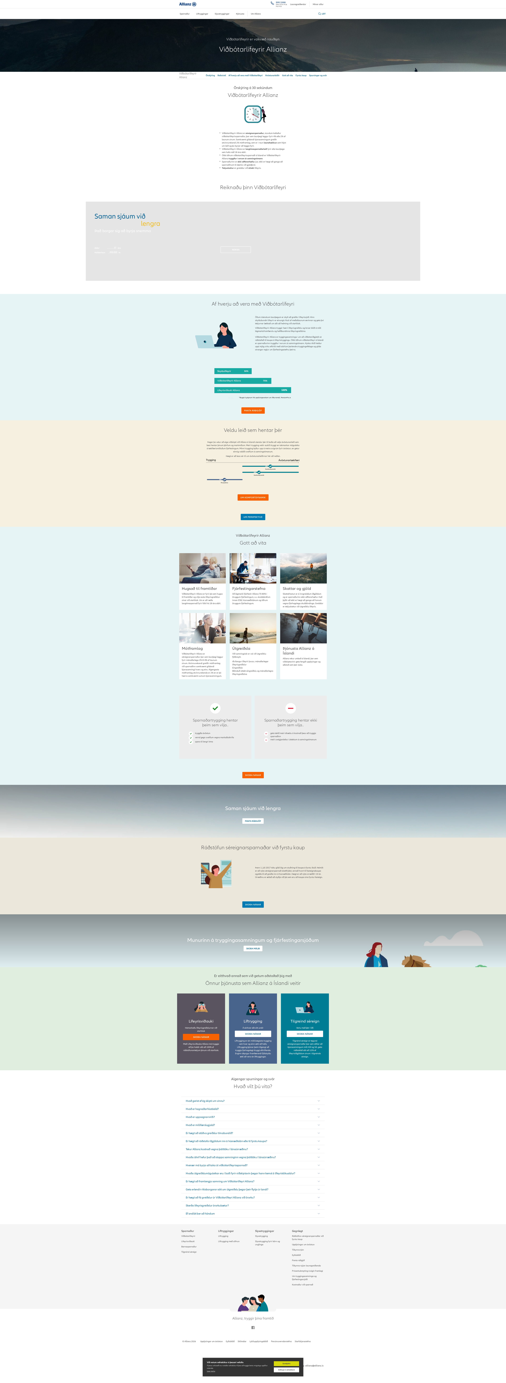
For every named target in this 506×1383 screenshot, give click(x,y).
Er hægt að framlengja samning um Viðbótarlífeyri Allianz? (220, 1181)
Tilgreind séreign (189, 1252)
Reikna (235, 249)
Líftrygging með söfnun (229, 1241)
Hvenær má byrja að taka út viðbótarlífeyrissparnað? (217, 1165)
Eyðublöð (296, 1255)
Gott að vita (287, 75)
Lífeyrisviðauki (188, 1241)
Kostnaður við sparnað (302, 1284)
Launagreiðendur (298, 4)
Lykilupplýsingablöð (259, 1341)
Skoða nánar (253, 775)
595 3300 (281, 2)
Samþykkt (286, 1364)
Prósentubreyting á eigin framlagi (307, 1271)
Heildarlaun (99, 252)
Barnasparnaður (189, 1246)
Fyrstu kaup (301, 75)
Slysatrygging (261, 1236)
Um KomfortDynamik (253, 497)
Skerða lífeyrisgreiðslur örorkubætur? (207, 1205)
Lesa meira (211, 1371)
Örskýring (210, 75)
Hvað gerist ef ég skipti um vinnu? (205, 1100)
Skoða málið (253, 948)
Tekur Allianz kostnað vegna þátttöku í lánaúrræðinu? (217, 1149)
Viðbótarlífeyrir (188, 1236)
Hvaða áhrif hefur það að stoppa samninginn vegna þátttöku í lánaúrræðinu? (231, 1157)
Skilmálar (242, 1341)
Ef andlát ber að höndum (200, 1213)
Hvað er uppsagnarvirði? (200, 1117)
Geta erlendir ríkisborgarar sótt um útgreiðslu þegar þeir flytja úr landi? (227, 1189)
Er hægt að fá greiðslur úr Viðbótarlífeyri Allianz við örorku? (220, 1197)
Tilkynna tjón (298, 1250)
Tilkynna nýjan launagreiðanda (306, 1265)
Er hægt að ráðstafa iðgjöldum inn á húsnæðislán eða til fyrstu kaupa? (226, 1141)
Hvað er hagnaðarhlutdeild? (202, 1108)
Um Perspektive (253, 517)
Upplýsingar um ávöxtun (303, 1244)
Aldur (96, 248)
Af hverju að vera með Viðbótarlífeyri (245, 75)
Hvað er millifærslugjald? (200, 1125)
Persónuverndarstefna (281, 1341)
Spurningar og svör (318, 75)
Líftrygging (223, 1236)
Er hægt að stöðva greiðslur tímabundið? (209, 1133)
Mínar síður (318, 4)
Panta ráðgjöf (253, 410)
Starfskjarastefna (303, 1341)
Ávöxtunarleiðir (272, 75)
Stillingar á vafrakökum (286, 1370)
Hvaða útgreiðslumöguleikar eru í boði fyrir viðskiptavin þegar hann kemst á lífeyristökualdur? (240, 1173)
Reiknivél (222, 75)
